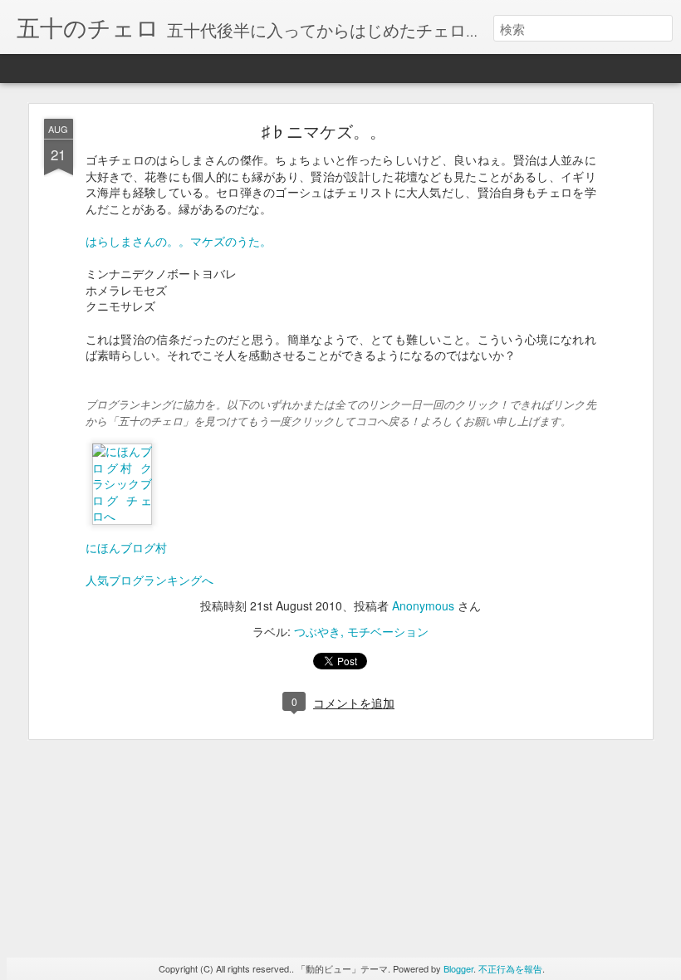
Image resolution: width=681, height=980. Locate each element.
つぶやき (317, 631)
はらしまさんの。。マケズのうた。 (179, 241)
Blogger (458, 968)
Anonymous (423, 605)
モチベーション (388, 631)
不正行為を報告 (510, 968)
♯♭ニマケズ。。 (324, 131)
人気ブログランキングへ (149, 579)
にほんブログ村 (126, 547)
